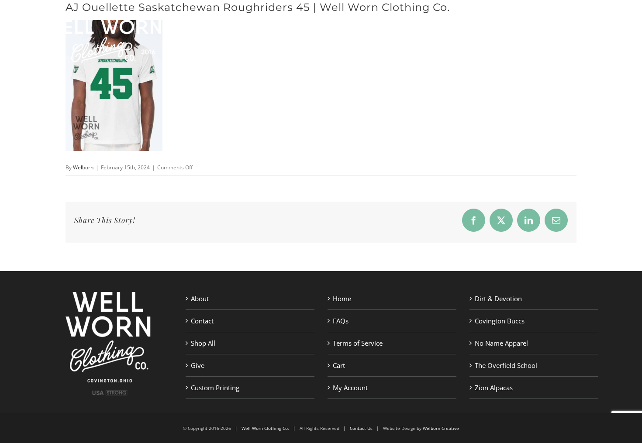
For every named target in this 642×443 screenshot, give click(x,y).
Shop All (203, 343)
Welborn (83, 167)
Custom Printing (215, 387)
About (200, 298)
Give (197, 365)
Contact (202, 320)
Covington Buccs (500, 320)
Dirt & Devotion (498, 298)
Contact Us (361, 428)
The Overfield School (506, 365)
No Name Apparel (501, 343)
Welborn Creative (441, 428)
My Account (350, 387)
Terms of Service (358, 343)
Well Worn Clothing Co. (265, 428)
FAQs (341, 320)
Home (342, 298)
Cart (339, 365)
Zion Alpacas (494, 387)
